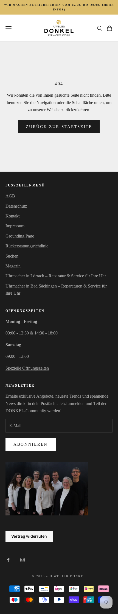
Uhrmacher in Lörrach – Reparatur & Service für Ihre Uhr (55, 275)
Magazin (13, 266)
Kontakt (12, 216)
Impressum (14, 226)
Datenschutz (16, 206)
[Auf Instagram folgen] (22, 560)
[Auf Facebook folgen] (8, 560)
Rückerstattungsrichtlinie (26, 246)
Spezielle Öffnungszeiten (27, 368)
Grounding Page (19, 236)
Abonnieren (30, 444)
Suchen (11, 256)
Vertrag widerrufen (29, 536)
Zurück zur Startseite (59, 126)
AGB (10, 196)
